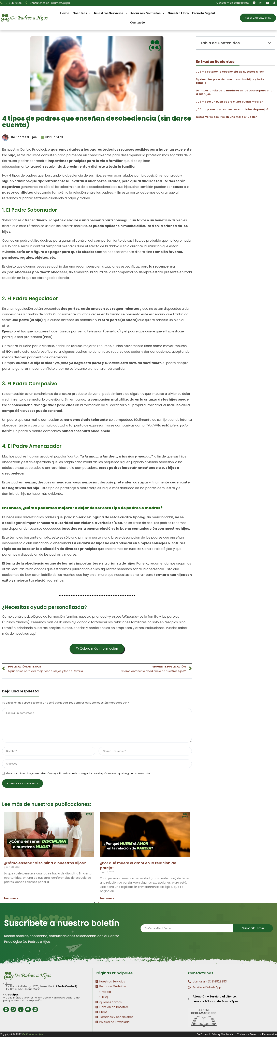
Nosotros (80, 13)
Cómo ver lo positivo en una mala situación (227, 117)
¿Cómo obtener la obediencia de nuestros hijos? (230, 72)
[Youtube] (267, 3)
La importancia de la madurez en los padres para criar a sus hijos (235, 92)
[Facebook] (254, 3)
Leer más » (11, 898)
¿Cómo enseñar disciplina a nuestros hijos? (45, 863)
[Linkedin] (35, 1009)
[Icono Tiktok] (274, 3)
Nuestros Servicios (108, 13)
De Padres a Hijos (32, 1034)
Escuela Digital (203, 13)
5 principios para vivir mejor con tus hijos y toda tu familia (231, 81)
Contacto (137, 22)
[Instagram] (261, 3)
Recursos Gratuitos (145, 13)
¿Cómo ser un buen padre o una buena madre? (229, 102)
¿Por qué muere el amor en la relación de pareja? (138, 865)
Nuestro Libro (178, 13)
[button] (258, 18)
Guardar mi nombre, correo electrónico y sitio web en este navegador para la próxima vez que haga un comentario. (78, 773)
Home (64, 13)
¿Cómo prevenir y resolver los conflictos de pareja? (232, 109)
